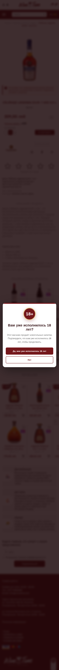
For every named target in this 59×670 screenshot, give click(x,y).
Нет (29, 360)
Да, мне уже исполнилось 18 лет (29, 351)
